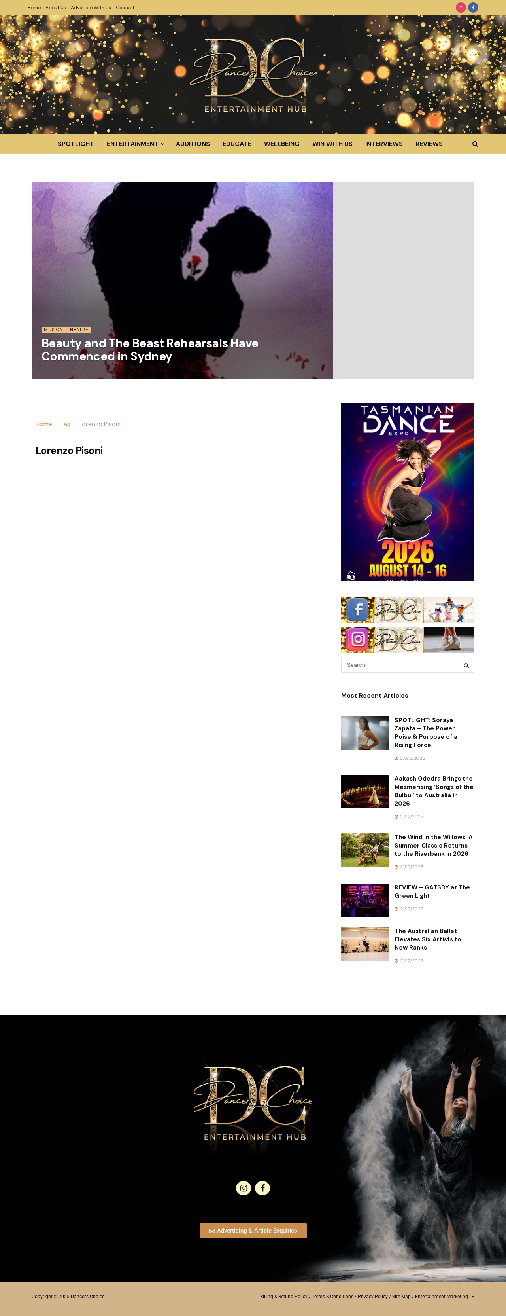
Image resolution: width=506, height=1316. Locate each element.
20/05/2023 (59, 374)
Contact (125, 7)
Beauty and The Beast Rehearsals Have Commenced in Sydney (150, 350)
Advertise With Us (91, 7)
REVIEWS (429, 144)
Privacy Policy (373, 1296)
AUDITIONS (193, 144)
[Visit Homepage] (253, 74)
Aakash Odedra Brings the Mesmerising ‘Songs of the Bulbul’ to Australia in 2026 (434, 791)
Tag (65, 424)
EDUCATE (237, 144)
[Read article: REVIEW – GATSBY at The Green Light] (365, 901)
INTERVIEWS (384, 144)
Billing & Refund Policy (284, 1296)
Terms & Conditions (332, 1296)
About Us (55, 7)
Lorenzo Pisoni (100, 424)
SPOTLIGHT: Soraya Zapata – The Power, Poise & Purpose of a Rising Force (426, 732)
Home (34, 7)
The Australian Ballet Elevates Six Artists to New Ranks (428, 939)
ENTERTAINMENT (133, 144)
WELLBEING (282, 144)
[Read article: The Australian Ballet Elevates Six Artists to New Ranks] (365, 944)
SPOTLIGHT (76, 144)
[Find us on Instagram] (461, 7)
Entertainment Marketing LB (444, 1296)
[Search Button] (475, 144)
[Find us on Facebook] (473, 7)
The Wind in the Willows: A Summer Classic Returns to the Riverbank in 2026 (434, 845)
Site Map (401, 1296)
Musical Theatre (66, 329)
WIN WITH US (332, 144)
